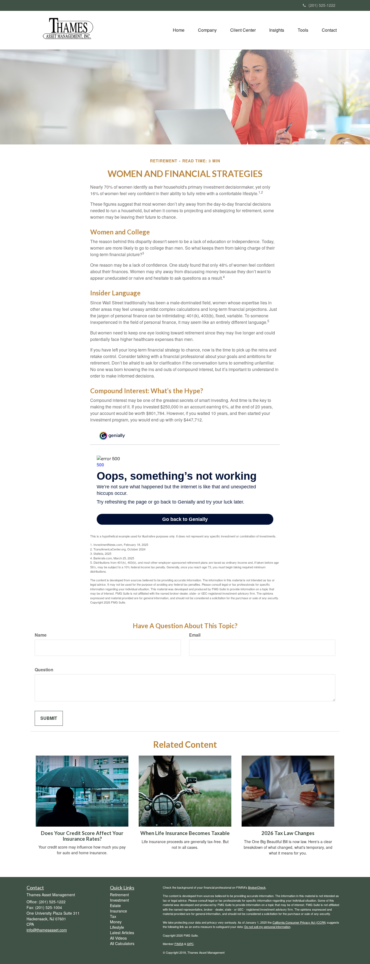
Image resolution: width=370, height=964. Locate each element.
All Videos (118, 938)
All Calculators (122, 943)
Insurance (118, 911)
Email (194, 635)
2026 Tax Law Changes (287, 833)
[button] (207, 30)
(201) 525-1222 (322, 5)
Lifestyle (117, 927)
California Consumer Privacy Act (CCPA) (299, 922)
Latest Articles (122, 932)
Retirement (119, 894)
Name (41, 635)
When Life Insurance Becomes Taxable (185, 833)
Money (116, 921)
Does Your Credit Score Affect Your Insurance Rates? (82, 836)
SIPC (190, 944)
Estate (115, 905)
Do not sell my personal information (267, 926)
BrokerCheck (257, 887)
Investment (119, 900)
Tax (113, 916)
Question (44, 670)
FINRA (178, 944)
